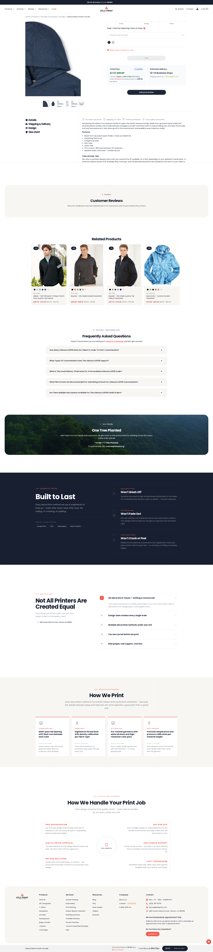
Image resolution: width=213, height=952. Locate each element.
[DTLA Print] (106, 9)
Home (27, 17)
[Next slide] (177, 274)
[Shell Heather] (113, 42)
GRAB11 (109, 2)
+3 (48, 290)
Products (35, 17)
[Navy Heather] (109, 42)
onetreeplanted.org (115, 446)
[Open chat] (208, 941)
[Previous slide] (35, 274)
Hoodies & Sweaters (49, 17)
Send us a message (115, 341)
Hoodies (62, 17)
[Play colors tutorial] (144, 28)
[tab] (51, 120)
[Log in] (197, 9)
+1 (123, 290)
